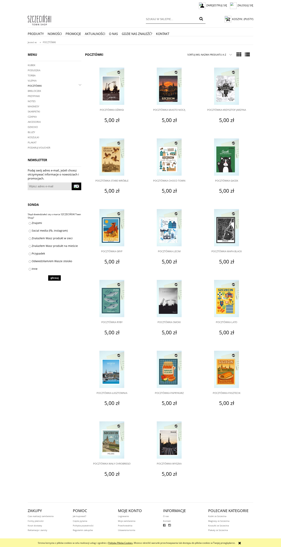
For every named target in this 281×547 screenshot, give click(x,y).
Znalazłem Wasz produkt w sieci (52, 238)
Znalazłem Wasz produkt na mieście (55, 246)
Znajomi (37, 223)
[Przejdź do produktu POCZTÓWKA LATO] (226, 299)
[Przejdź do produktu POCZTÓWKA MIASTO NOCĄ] (169, 87)
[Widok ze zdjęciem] (238, 54)
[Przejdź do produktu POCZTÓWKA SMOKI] (169, 299)
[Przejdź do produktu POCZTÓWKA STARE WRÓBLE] (111, 157)
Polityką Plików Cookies (120, 543)
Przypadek (38, 253)
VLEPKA (32, 80)
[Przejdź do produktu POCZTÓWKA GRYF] (111, 228)
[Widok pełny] (247, 54)
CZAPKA (32, 116)
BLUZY (31, 132)
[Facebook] (164, 525)
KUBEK (31, 65)
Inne (34, 269)
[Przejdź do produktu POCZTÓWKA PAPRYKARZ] (169, 370)
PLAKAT (32, 142)
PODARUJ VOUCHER (39, 147)
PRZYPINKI (34, 96)
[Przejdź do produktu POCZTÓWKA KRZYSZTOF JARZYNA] (226, 87)
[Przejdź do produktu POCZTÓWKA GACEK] (226, 157)
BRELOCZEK (34, 91)
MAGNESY (33, 106)
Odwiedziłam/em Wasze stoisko (52, 261)
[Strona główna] (39, 19)
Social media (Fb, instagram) (50, 230)
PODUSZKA (34, 70)
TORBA (32, 75)
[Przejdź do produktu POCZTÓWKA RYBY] (111, 299)
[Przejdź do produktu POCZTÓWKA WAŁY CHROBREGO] (111, 440)
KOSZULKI (33, 137)
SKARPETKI (34, 111)
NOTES (32, 101)
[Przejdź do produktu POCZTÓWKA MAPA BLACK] (226, 228)
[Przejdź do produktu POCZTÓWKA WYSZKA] (169, 440)
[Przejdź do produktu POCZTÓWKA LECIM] (169, 228)
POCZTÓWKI (35, 85)
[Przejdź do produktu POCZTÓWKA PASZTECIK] (226, 370)
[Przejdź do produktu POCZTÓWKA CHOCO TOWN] (169, 157)
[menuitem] (38, 34)
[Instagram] (169, 525)
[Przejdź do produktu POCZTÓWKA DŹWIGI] (111, 87)
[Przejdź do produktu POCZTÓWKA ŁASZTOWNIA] (111, 370)
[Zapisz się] (76, 186)
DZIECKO (33, 127)
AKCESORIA (34, 122)
